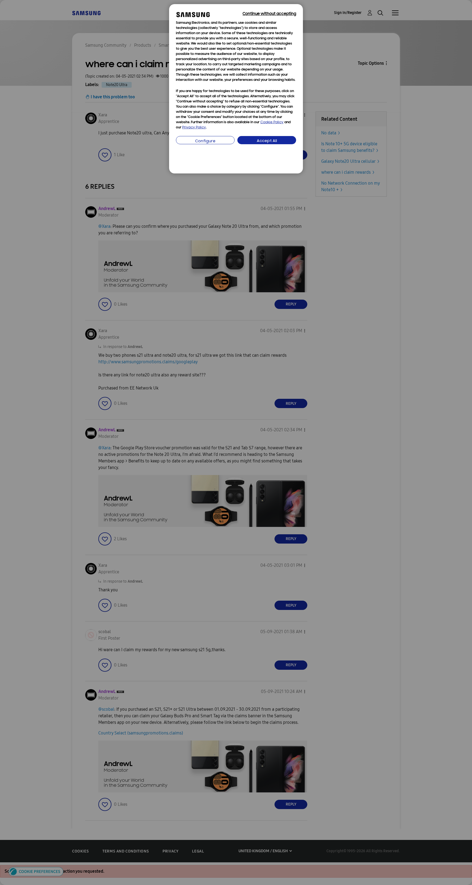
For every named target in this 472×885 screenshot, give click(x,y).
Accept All (267, 141)
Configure (205, 141)
